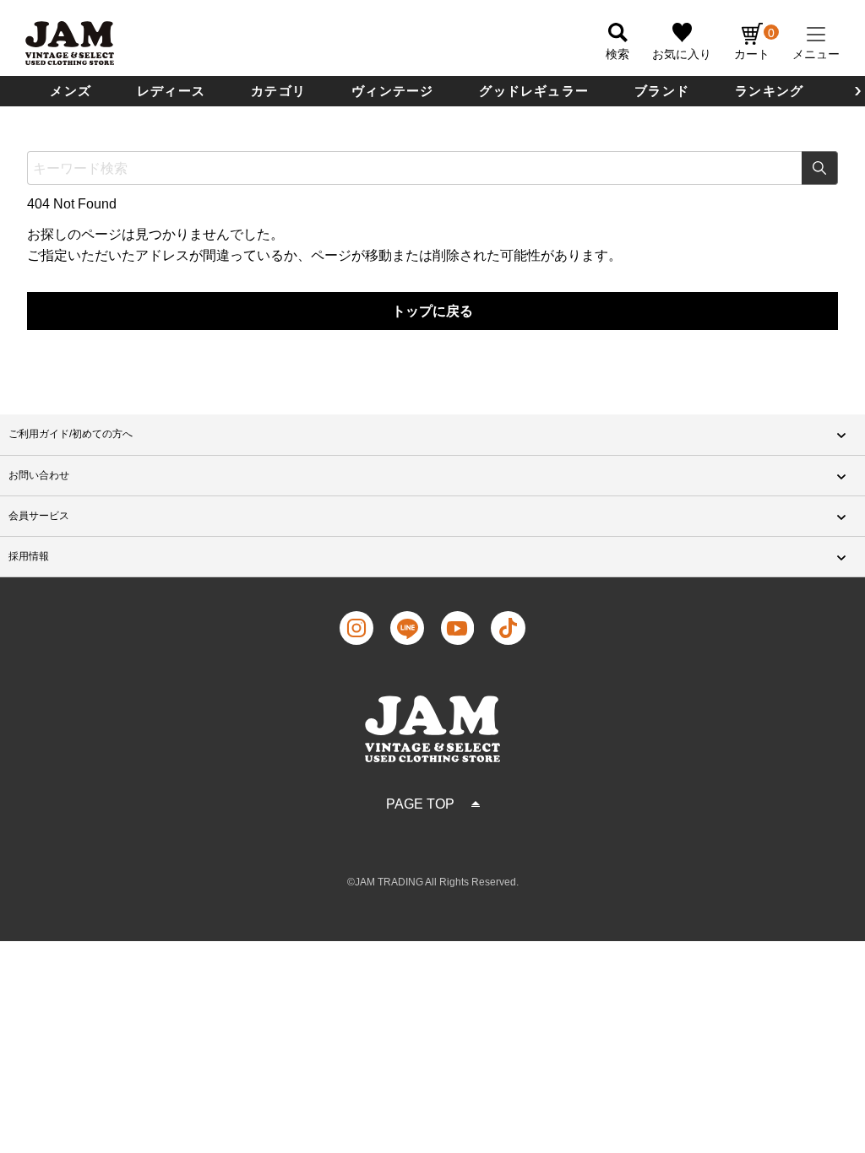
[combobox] (432, 168)
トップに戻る (432, 311)
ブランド (661, 91)
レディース (171, 91)
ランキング (769, 91)
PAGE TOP (420, 804)
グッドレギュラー (534, 91)
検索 (820, 168)
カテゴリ (278, 91)
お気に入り (681, 54)
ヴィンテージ (392, 91)
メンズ (70, 91)
